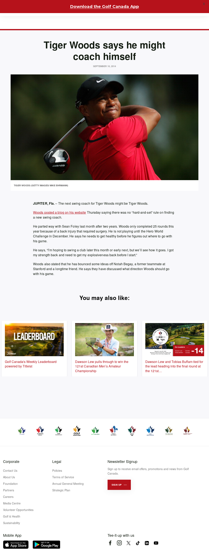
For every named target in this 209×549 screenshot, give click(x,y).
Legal (56, 461)
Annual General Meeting (68, 484)
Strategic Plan (61, 490)
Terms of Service (63, 477)
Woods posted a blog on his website (59, 212)
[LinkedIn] (146, 543)
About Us (9, 477)
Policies (57, 470)
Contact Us (10, 470)
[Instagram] (119, 543)
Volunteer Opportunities (18, 510)
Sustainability (11, 523)
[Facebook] (110, 543)
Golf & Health (11, 516)
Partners (8, 490)
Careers (8, 497)
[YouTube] (156, 543)
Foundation (10, 484)
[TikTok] (137, 543)
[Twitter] (128, 543)
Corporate (11, 461)
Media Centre (12, 503)
